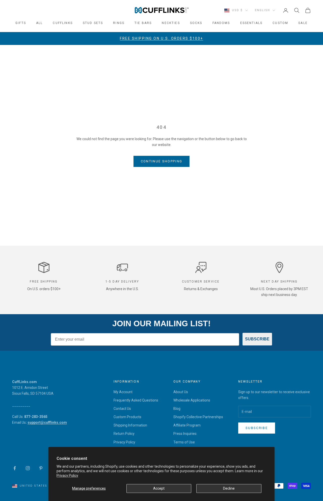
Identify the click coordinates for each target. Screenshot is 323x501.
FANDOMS (221, 23)
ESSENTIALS (251, 23)
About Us (180, 392)
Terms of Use (184, 442)
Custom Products (127, 417)
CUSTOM (280, 23)
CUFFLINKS (62, 23)
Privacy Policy (67, 475)
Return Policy (124, 434)
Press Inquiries (185, 434)
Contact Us (122, 409)
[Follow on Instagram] (27, 468)
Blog (176, 409)
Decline (229, 488)
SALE (303, 23)
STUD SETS (93, 23)
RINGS (118, 23)
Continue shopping (161, 161)
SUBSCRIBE (257, 339)
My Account (123, 392)
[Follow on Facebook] (14, 468)
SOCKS (196, 23)
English (262, 10)
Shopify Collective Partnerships (198, 417)
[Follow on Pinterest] (40, 468)
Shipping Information (130, 425)
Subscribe (257, 428)
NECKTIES (171, 23)
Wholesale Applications (191, 400)
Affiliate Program (187, 425)
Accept (159, 488)
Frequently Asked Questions (136, 400)
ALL (39, 23)
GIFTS (20, 23)
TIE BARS (143, 23)
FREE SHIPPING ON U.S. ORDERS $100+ (161, 38)
